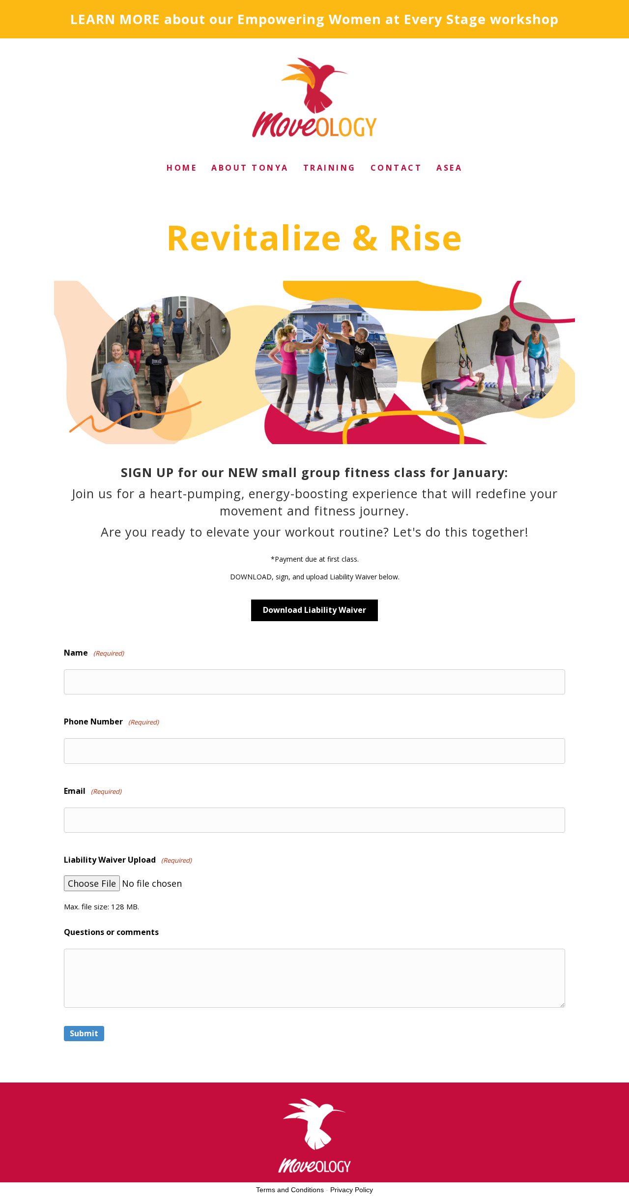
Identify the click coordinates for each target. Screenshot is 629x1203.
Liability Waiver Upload (128, 859)
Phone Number (111, 721)
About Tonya (250, 167)
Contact (397, 167)
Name (94, 652)
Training (329, 167)
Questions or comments (111, 932)
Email (92, 790)
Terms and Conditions (290, 1190)
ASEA (449, 167)
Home (182, 167)
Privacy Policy (351, 1190)
